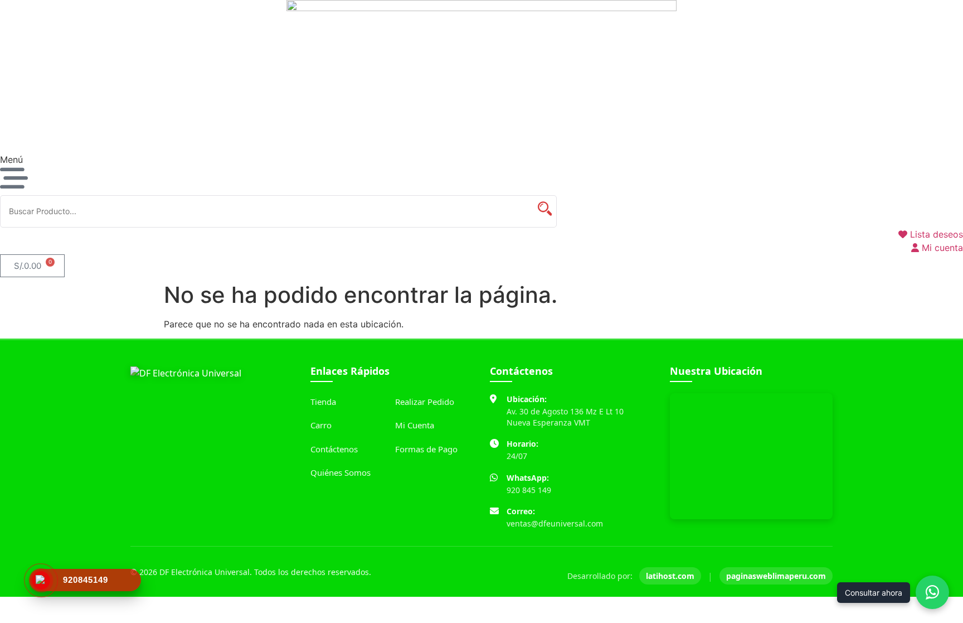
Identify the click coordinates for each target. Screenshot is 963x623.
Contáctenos (334, 449)
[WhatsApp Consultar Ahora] (932, 592)
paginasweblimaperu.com (776, 576)
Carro (321, 425)
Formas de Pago (426, 449)
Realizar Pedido (424, 401)
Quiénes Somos (340, 472)
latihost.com (670, 576)
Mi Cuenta (414, 425)
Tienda (323, 401)
